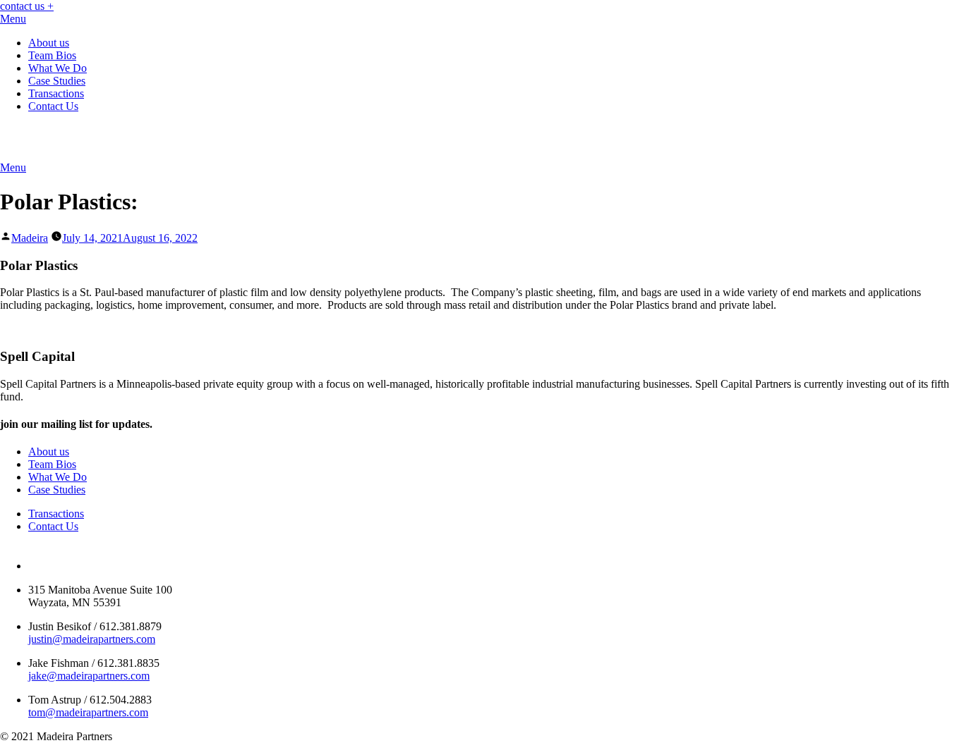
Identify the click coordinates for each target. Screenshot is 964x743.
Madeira (29, 238)
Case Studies (56, 81)
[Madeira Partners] (133, 155)
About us (48, 43)
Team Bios (52, 55)
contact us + (27, 6)
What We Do (57, 68)
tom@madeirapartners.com (88, 712)
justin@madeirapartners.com (91, 639)
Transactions (56, 93)
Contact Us (53, 106)
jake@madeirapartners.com (89, 676)
